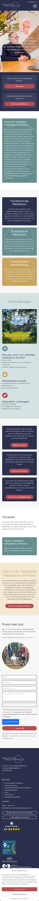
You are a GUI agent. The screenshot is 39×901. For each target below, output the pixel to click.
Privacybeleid (11, 736)
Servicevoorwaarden (26, 736)
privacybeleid (7, 712)
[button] (35, 6)
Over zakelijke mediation (14, 783)
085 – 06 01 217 (27, 637)
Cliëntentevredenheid (12, 797)
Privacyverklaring (23, 898)
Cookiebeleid (13, 898)
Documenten (9, 795)
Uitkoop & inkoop (11, 785)
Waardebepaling (11, 790)
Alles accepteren (19, 889)
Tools (7, 792)
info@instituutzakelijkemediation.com (17, 808)
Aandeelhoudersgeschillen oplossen (18, 788)
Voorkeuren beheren (19, 894)
